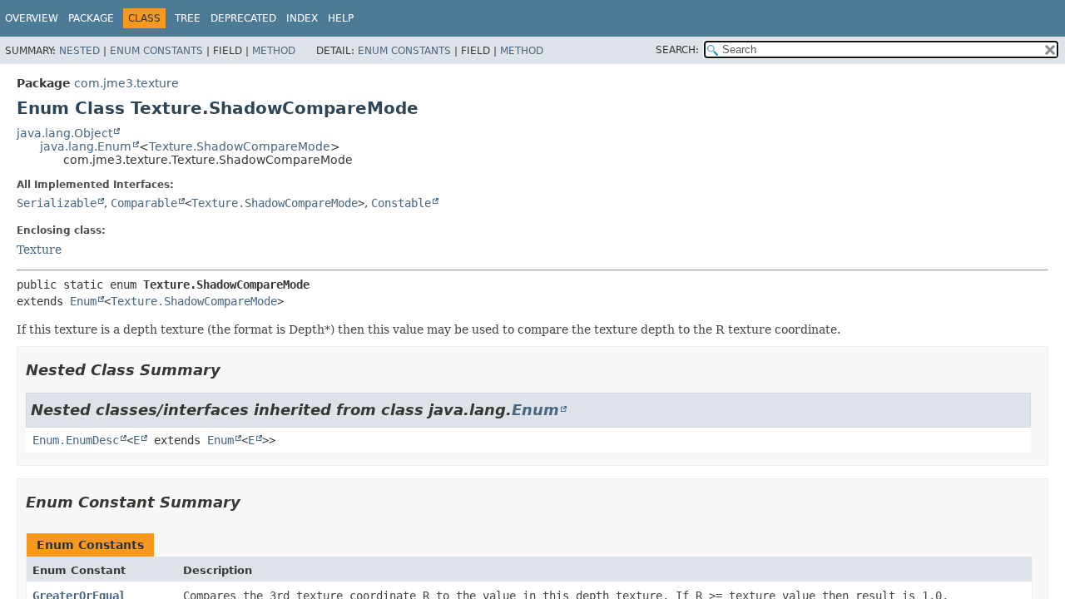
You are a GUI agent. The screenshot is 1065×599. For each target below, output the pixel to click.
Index (302, 18)
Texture (39, 249)
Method (273, 51)
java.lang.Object (64, 133)
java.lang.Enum (85, 146)
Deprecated (243, 18)
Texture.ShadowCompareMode (239, 146)
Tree (188, 18)
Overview (31, 18)
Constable (401, 203)
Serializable (57, 203)
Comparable (144, 203)
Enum (83, 301)
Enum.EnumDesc (75, 440)
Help (341, 18)
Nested (79, 51)
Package (91, 18)
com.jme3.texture (126, 83)
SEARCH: (677, 50)
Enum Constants (156, 51)
